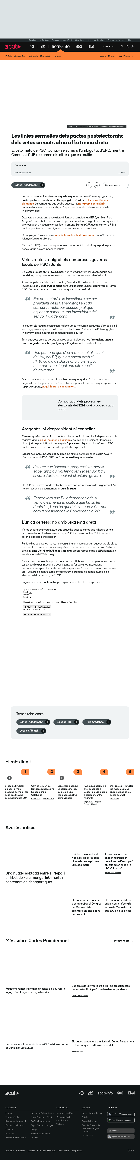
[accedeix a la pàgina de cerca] (127, 46)
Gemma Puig (36, 799)
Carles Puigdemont (26, 185)
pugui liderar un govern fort (58, 386)
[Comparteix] (97, 185)
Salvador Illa (64, 722)
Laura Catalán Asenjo (80, 996)
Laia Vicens (114, 799)
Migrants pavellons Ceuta (96, 40)
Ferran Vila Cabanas (113, 873)
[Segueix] (42, 185)
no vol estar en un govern (55, 440)
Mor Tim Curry (44, 40)
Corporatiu (108, 47)
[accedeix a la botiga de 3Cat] (122, 46)
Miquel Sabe (88, 802)
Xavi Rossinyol (48, 799)
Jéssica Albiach (29, 731)
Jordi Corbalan (77, 1051)
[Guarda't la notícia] (89, 185)
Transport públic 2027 (116, 40)
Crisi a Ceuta (79, 40)
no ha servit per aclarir (91, 203)
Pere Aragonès (95, 722)
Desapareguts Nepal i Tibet (62, 40)
